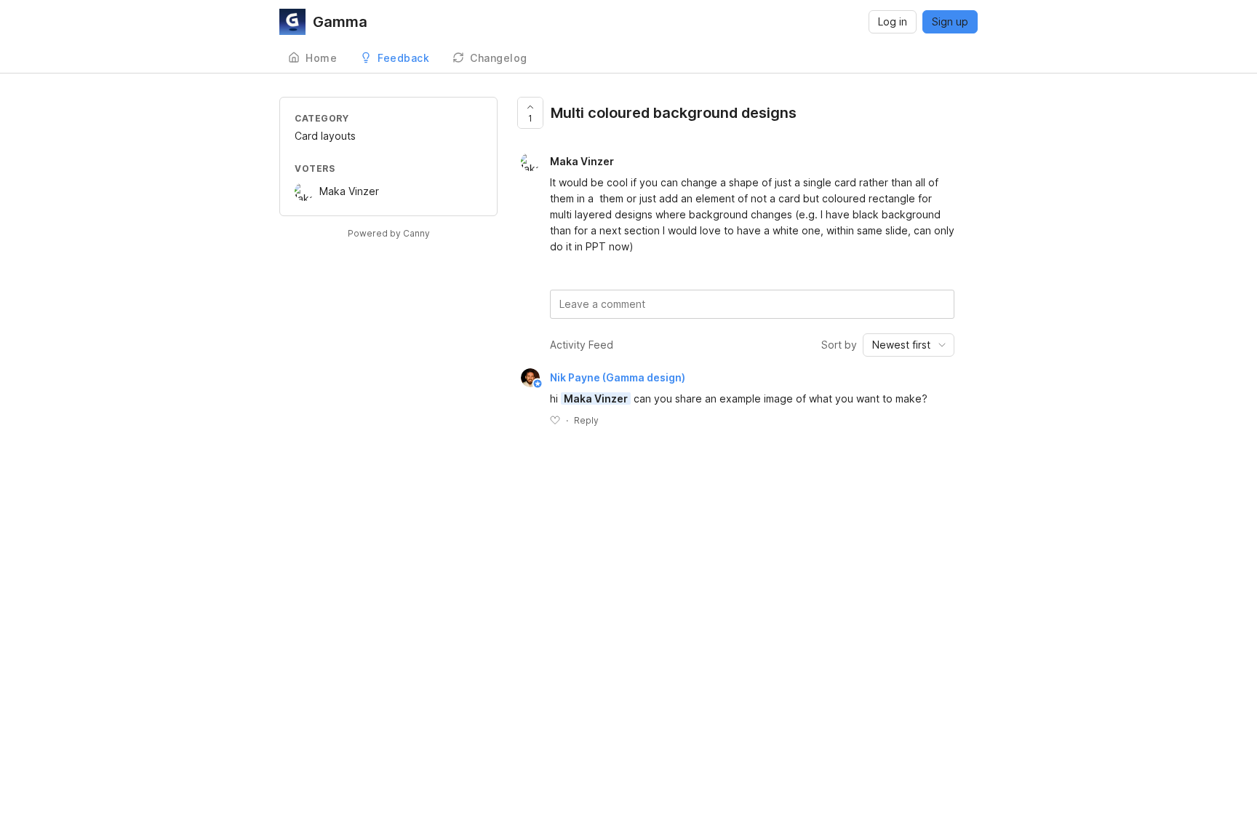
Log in (892, 21)
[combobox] (908, 345)
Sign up (950, 21)
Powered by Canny (389, 233)
